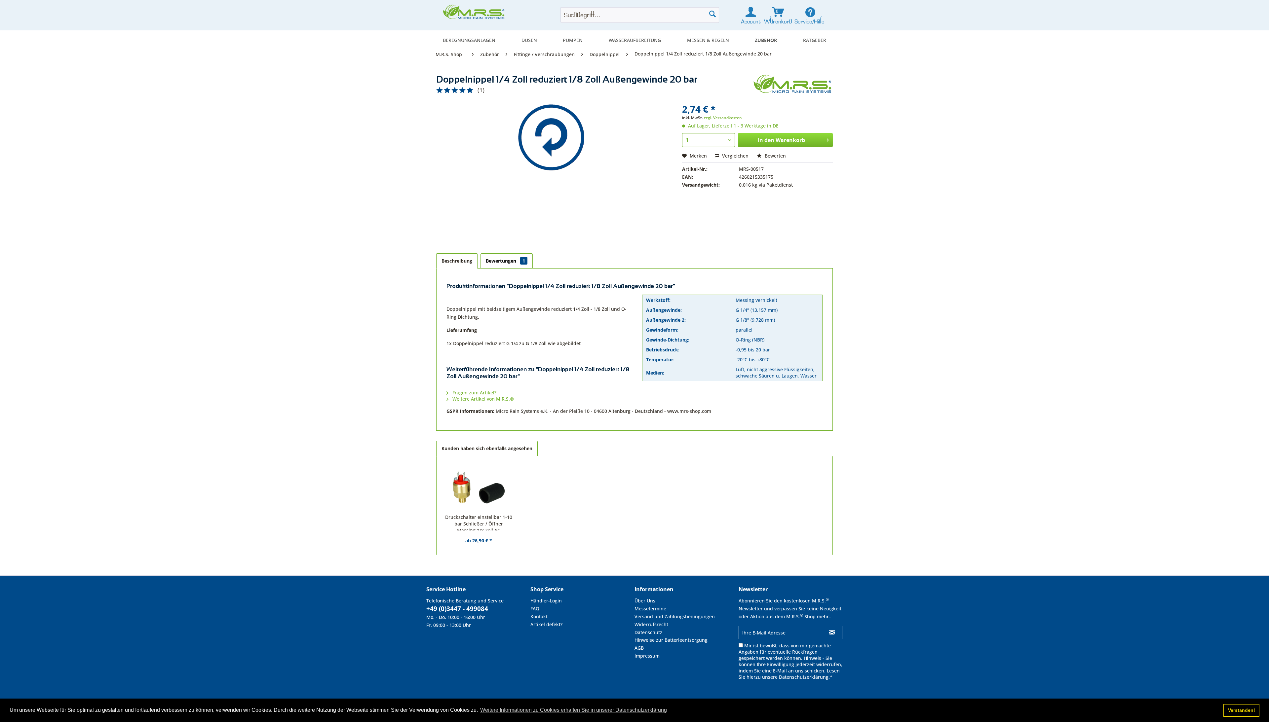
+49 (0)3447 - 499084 (457, 608)
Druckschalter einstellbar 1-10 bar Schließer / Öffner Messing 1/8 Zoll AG (478, 522)
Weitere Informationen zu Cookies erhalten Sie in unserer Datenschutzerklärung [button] (573, 710)
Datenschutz (648, 632)
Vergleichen (735, 156)
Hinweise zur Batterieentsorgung (671, 640)
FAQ (534, 608)
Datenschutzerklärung (803, 677)
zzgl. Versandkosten (723, 118)
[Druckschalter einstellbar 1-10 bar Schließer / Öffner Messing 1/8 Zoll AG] (479, 487)
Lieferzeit (722, 126)
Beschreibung (457, 261)
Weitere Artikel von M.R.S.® (482, 399)
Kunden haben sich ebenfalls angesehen (487, 448)
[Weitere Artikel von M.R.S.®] (793, 86)
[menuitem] (469, 40)
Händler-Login (546, 600)
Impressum (647, 656)
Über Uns (644, 600)
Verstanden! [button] (1241, 710)
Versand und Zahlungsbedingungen (674, 616)
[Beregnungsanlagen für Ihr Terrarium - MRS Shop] (474, 14)
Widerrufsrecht (651, 624)
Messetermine (650, 608)
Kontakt (539, 616)
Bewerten (774, 156)
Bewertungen (505, 261)
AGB (639, 648)
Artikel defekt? (546, 624)
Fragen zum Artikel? (473, 392)
